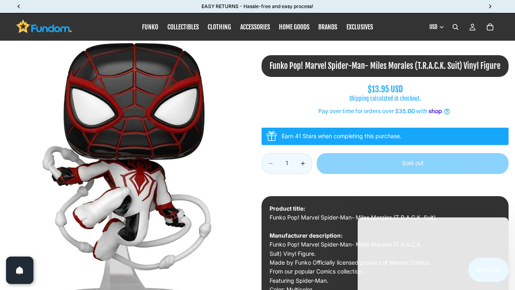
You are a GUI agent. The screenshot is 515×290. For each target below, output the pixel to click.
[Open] (19, 270)
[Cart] (490, 27)
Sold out (413, 163)
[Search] (455, 27)
